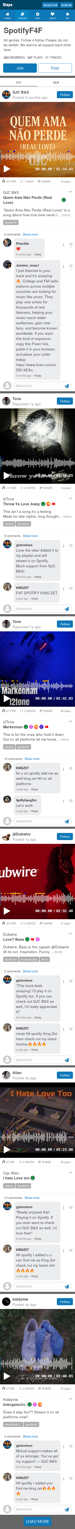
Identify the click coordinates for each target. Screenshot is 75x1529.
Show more (30, 234)
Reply (38, 254)
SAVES (30, 488)
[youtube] (53, 504)
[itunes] (31, 727)
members (14, 57)
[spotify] (64, 200)
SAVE (29, 181)
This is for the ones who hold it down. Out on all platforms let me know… (36, 736)
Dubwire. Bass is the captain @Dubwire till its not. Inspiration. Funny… (36, 949)
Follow (65, 95)
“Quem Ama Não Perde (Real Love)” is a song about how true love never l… (36, 212)
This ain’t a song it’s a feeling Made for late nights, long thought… (37, 514)
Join (20, 68)
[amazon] (41, 727)
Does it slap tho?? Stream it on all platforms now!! (31, 1414)
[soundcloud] (48, 504)
